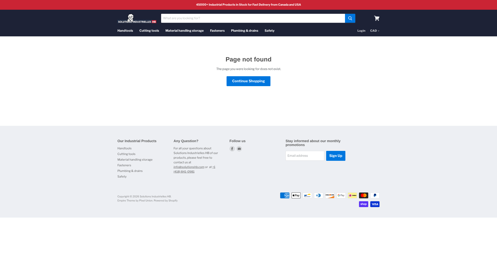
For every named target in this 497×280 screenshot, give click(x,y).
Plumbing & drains (244, 30)
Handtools (125, 30)
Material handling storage (184, 30)
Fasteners (217, 30)
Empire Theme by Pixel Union (135, 200)
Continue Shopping (248, 81)
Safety (270, 30)
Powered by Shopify (166, 200)
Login (361, 30)
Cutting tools (149, 30)
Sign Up (335, 156)
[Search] (350, 18)
